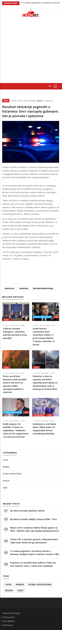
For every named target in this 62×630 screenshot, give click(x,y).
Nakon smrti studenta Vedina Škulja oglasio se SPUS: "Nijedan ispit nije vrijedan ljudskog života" (34, 529)
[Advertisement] (31, 51)
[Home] (31, 13)
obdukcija (9, 288)
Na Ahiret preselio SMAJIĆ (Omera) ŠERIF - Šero (33, 519)
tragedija (23, 288)
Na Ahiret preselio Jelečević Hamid (27, 510)
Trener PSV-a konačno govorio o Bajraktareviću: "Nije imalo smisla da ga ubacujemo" (34, 541)
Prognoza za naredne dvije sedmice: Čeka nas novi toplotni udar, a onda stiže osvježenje (33, 564)
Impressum (7, 625)
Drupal (17, 613)
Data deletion (8, 621)
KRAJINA (6, 467)
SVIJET (6, 101)
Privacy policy (8, 617)
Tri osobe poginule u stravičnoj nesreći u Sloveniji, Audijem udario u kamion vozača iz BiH (34, 553)
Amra (40, 100)
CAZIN (5, 460)
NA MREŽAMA (39, 415)
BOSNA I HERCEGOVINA (42, 317)
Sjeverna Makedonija (43, 288)
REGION (6, 481)
